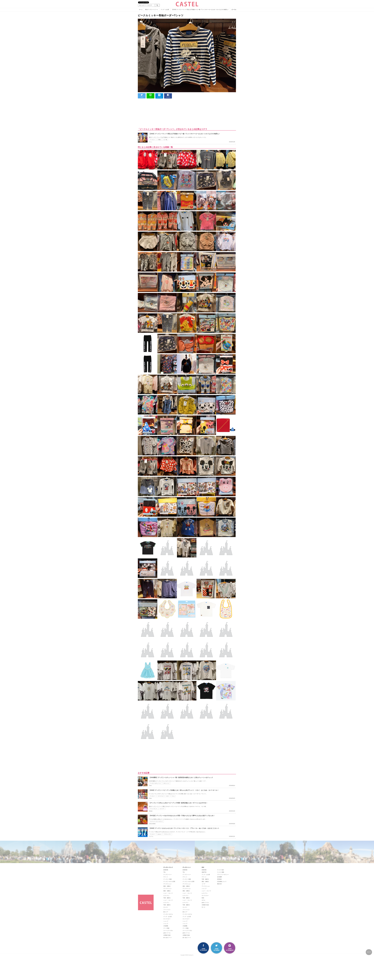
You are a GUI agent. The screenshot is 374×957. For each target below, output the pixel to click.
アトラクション (167, 884)
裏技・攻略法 (166, 886)
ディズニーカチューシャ (155, 783)
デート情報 (166, 928)
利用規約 (219, 879)
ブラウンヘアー (167, 834)
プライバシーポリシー (223, 874)
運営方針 (219, 884)
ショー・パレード (168, 893)
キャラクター (166, 919)
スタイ (167, 796)
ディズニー (152, 139)
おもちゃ (159, 834)
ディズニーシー (167, 874)
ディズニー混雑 (167, 879)
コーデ (203, 884)
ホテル (203, 900)
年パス (203, 907)
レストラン (166, 895)
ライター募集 (220, 872)
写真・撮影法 (166, 898)
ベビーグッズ (160, 796)
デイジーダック (153, 808)
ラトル (173, 796)
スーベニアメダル (168, 930)
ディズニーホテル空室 (169, 881)
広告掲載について (221, 881)
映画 (203, 898)
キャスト (165, 907)
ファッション (166, 909)
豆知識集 (165, 926)
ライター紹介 (220, 870)
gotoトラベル (166, 933)
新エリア (165, 912)
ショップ (165, 921)
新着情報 (165, 870)
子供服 (159, 139)
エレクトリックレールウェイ (156, 821)
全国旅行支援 (166, 935)
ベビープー (162, 808)
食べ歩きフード (167, 937)
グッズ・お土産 (167, 916)
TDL (164, 872)
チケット (165, 877)
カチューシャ (166, 783)
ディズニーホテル (168, 914)
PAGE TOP (369, 952)
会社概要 (219, 877)
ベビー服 (165, 139)
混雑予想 (204, 872)
